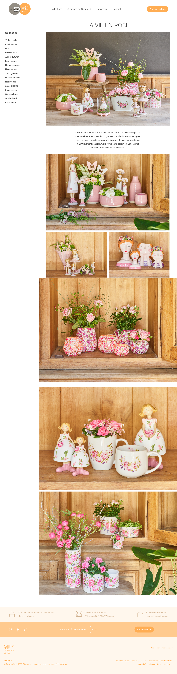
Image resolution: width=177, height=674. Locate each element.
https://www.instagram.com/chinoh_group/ (11, 629)
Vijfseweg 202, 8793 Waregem (99, 616)
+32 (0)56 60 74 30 (59, 664)
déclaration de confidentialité (161, 661)
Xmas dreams (11, 86)
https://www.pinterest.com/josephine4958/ (25, 629)
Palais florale (11, 52)
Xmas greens (11, 90)
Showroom (101, 9)
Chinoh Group (167, 664)
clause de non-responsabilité (135, 661)
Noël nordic (10, 81)
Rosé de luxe (11, 44)
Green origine (11, 94)
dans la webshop (26, 616)
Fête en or (10, 48)
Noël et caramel (12, 77)
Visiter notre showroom (96, 612)
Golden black (11, 98)
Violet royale (11, 40)
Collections (56, 9)
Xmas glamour (12, 73)
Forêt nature (11, 61)
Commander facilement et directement (36, 612)
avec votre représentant (157, 616)
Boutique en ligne (158, 9)
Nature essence (12, 65)
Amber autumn (12, 57)
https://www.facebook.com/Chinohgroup (18, 629)
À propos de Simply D (79, 9)
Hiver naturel (11, 69)
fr (143, 9)
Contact (117, 9)
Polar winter (10, 102)
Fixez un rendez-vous (156, 612)
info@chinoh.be (39, 664)
